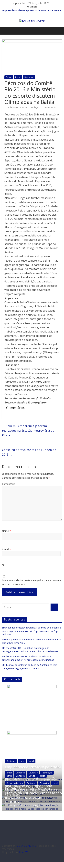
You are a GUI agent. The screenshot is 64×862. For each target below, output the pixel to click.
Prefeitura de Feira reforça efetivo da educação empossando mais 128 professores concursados (33, 795)
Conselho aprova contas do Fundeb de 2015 (29, 452)
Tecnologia (47, 772)
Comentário (8, 483)
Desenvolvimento (15, 783)
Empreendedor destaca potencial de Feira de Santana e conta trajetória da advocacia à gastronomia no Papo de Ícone (31, 631)
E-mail (6, 549)
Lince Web (24, 852)
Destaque (28, 77)
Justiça (42, 775)
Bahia (8, 77)
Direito (32, 775)
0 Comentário (50, 107)
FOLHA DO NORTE (25, 845)
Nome (6, 530)
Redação (35, 107)
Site (4, 565)
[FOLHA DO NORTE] (32, 21)
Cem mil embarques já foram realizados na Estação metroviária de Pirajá (28, 430)
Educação (33, 772)
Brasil (18, 77)
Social (31, 761)
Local (22, 761)
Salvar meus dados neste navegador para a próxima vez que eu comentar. (31, 582)
